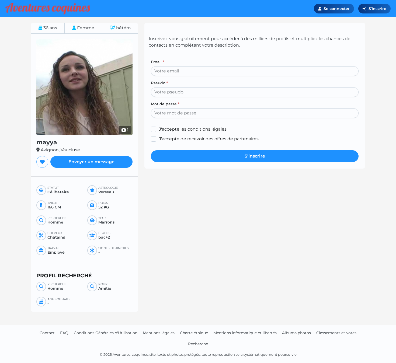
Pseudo (159, 83)
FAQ (64, 332)
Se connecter (337, 8)
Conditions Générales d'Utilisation (105, 332)
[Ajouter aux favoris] (42, 162)
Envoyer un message (91, 161)
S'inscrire (377, 8)
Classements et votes (336, 332)
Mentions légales (159, 332)
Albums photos (296, 332)
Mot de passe (165, 104)
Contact (47, 332)
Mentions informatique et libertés (245, 332)
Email (157, 62)
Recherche (198, 343)
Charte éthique (194, 332)
